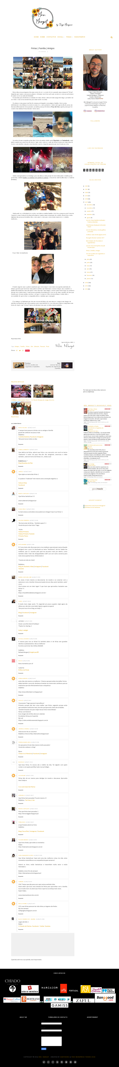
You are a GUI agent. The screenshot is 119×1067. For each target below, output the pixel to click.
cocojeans (21, 775)
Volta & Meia (22, 483)
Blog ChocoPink (23, 831)
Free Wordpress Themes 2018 (83, 1057)
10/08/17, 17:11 (33, 493)
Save (28, 350)
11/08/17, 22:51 (29, 775)
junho (88, 262)
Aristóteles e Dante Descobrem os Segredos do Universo (95, 427)
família (22, 346)
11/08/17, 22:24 (29, 762)
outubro (89, 211)
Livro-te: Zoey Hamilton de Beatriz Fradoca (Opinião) (95, 221)
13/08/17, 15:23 (28, 881)
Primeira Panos (23, 536)
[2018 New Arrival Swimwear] (91, 507)
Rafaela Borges (23, 638)
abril (88, 269)
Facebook (33, 437)
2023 (86, 186)
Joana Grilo (22, 509)
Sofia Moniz (22, 544)
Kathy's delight (23, 630)
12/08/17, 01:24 (34, 808)
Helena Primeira (23, 520)
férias (28, 346)
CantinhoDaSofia (23, 437)
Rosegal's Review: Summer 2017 (95, 238)
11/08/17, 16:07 (27, 700)
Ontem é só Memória (25, 753)
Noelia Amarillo (92, 465)
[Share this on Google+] (23, 350)
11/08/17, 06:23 (27, 601)
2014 (86, 289)
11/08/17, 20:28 (34, 728)
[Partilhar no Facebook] (17, 350)
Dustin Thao (91, 410)
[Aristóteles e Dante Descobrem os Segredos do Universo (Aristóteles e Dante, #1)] (85, 430)
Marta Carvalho (23, 493)
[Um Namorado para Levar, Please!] (85, 449)
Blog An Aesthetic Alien (25, 566)
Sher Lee (91, 448)
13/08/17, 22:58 (40, 919)
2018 (86, 199)
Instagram (37, 566)
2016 (86, 282)
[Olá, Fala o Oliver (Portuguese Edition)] (85, 413)
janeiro (89, 278)
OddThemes (64, 1057)
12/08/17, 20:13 (33, 839)
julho (88, 259)
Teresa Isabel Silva (24, 742)
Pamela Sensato (23, 449)
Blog (19, 612)
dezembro (90, 205)
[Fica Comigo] (85, 468)
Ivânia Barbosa (23, 678)
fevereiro (89, 275)
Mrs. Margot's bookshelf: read (97, 405)
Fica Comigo (91, 464)
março (88, 272)
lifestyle (36, 346)
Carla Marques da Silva (25, 855)
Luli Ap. (20, 700)
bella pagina (22, 903)
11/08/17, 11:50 (26, 660)
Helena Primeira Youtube (26, 534)
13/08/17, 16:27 (31, 903)
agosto (89, 217)
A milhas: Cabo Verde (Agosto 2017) (96, 234)
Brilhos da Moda (23, 670)
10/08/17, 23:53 (36, 577)
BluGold (21, 762)
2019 (86, 196)
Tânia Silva (21, 822)
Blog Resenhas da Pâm (25, 463)
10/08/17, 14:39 (33, 449)
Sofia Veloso (22, 427)
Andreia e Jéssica (23, 728)
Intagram (40, 437)
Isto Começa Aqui (92, 480)
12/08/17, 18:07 (30, 822)
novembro (90, 208)
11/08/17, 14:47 (32, 678)
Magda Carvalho (23, 808)
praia (47, 346)
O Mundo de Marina (24, 926)
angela (20, 471)
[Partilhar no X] (20, 350)
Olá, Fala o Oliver (92, 409)
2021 (86, 189)
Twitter (42, 926)
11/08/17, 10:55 (33, 638)
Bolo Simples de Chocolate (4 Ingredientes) (94, 241)
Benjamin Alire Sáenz (93, 431)
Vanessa (21, 881)
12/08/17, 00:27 (29, 795)
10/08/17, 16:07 (28, 471)
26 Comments (42, 51)
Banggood (102, 505)
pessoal (42, 346)
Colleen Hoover (92, 481)
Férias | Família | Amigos (93, 250)
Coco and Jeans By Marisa (26, 787)
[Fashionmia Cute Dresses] (91, 505)
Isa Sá (20, 660)
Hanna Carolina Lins (24, 577)
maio (88, 266)
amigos (17, 346)
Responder (20, 444)
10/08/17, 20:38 (34, 520)
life (32, 346)
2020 (86, 192)
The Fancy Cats (30, 800)
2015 (86, 286)
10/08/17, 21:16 (30, 544)
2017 (86, 202)
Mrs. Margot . (44, 1057)
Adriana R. (21, 795)
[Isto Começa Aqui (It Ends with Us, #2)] (85, 484)
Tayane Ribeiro (23, 839)
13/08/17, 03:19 (38, 855)
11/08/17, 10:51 (28, 621)
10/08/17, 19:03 (30, 509)
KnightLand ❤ (34, 652)
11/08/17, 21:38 (35, 742)
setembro (89, 214)
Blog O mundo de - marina (27, 919)
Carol (20, 601)
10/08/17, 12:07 (32, 427)
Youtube (21, 568)
